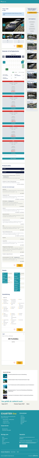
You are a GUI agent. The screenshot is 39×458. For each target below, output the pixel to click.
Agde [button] (3, 334)
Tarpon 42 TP (5, 404)
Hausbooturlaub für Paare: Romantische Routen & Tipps (18, 379)
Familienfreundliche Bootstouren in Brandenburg (17, 374)
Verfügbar (15, 72)
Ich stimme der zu (28, 442)
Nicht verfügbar (21, 72)
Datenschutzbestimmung (30, 442)
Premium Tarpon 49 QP (19, 404)
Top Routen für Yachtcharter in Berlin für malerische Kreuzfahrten (20, 395)
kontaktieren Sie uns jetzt (33, 12)
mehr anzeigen (13, 158)
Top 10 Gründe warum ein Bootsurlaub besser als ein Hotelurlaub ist (21, 384)
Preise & (19, 46)
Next (22, 25)
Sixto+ (28, 404)
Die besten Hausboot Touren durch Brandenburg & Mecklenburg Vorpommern (20, 391)
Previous (4, 25)
